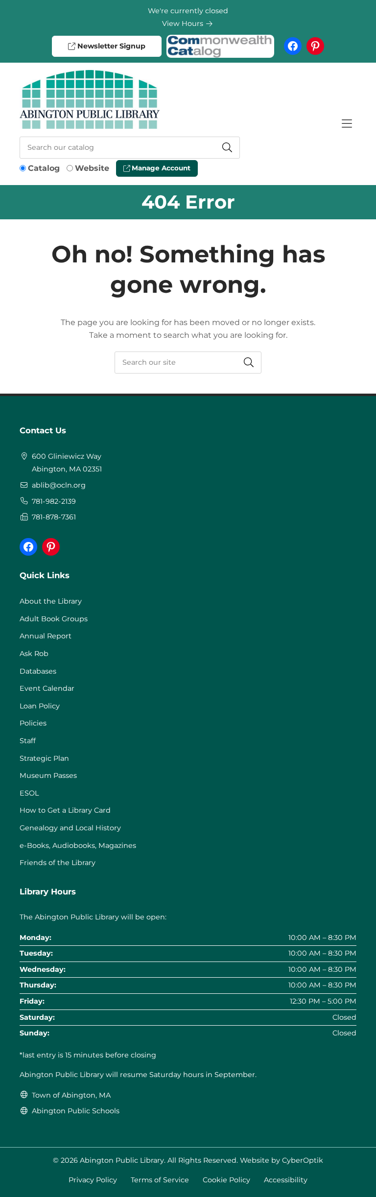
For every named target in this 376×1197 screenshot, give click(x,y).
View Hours (183, 23)
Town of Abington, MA (71, 1095)
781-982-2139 (54, 501)
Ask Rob (34, 653)
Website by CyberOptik (281, 1160)
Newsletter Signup (110, 46)
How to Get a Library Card (65, 810)
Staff (28, 740)
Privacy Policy (93, 1179)
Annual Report (45, 636)
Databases (38, 671)
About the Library (51, 601)
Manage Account (160, 168)
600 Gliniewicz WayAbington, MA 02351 (67, 462)
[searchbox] (188, 363)
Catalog (44, 168)
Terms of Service (160, 1179)
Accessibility (285, 1179)
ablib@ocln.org (59, 485)
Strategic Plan (44, 758)
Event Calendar (47, 688)
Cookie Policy (226, 1179)
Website (92, 168)
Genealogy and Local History (70, 827)
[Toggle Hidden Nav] (346, 124)
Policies (33, 723)
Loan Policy (40, 706)
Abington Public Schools (75, 1110)
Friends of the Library (57, 862)
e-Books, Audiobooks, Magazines (78, 845)
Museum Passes (48, 775)
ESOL (29, 793)
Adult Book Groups (54, 618)
